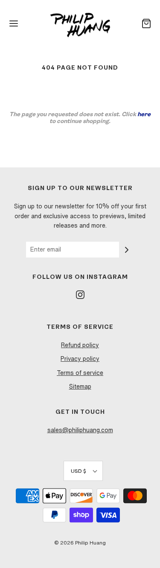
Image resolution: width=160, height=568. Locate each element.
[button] (83, 471)
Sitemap (80, 386)
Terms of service (80, 373)
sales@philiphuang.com (80, 430)
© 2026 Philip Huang (80, 542)
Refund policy (80, 345)
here (144, 114)
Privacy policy (80, 359)
